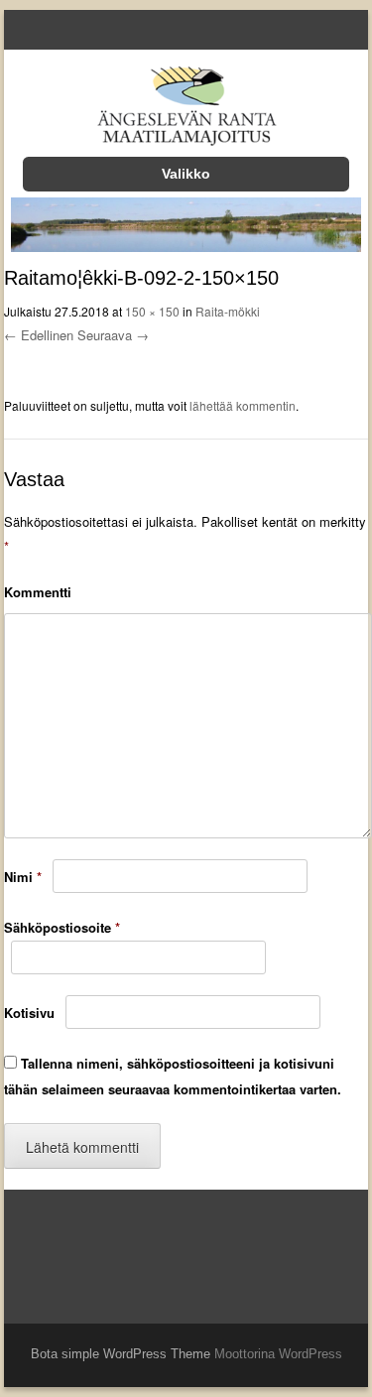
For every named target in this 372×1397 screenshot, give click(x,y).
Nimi (23, 876)
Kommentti (37, 591)
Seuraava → (113, 334)
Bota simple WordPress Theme (120, 1353)
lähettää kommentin (242, 405)
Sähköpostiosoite (62, 927)
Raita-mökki (227, 311)
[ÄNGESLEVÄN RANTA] (185, 109)
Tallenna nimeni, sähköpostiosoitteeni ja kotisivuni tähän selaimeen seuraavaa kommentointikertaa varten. (172, 1076)
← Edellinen (38, 334)
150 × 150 (152, 311)
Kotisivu (29, 1012)
